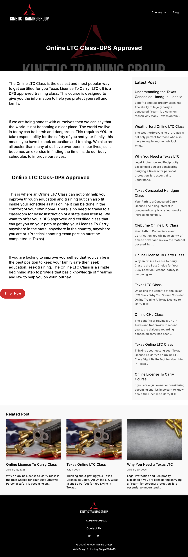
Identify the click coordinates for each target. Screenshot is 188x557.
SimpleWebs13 (107, 549)
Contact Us (94, 528)
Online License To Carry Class (159, 255)
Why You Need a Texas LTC (157, 156)
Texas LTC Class (148, 285)
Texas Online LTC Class (154, 344)
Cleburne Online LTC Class (157, 225)
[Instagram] (90, 536)
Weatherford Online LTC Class (160, 126)
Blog (176, 12)
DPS (12, 93)
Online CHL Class (149, 314)
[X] (98, 536)
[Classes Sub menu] (165, 12)
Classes (157, 12)
